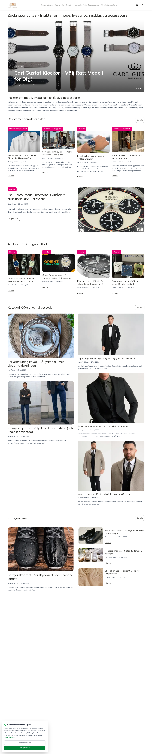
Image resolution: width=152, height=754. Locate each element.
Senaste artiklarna (47, 5)
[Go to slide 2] (138, 88)
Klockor (57, 5)
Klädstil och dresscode (74, 5)
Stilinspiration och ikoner (109, 5)
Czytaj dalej (13, 219)
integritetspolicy (9, 737)
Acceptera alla (25, 748)
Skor (63, 5)
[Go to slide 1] (136, 88)
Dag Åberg (11, 370)
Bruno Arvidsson (117, 162)
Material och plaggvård (91, 5)
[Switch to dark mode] (142, 5)
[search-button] (137, 5)
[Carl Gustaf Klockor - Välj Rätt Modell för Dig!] (76, 56)
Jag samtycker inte (25, 743)
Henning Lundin (19, 85)
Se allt (140, 120)
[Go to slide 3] (140, 88)
